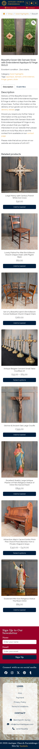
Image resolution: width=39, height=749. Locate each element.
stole (15, 79)
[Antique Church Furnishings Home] (4, 3)
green (10, 79)
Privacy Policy (20, 702)
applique (10, 77)
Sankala (24, 746)
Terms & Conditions (20, 706)
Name (6, 637)
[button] (33, 22)
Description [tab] (8, 87)
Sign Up (19, 657)
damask (18, 77)
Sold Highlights (22, 14)
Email (6, 647)
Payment (20, 697)
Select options (19, 380)
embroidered (28, 77)
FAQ (20, 693)
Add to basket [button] (19, 207)
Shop (10, 14)
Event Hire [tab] (21, 87)
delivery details (8, 109)
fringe (3, 79)
